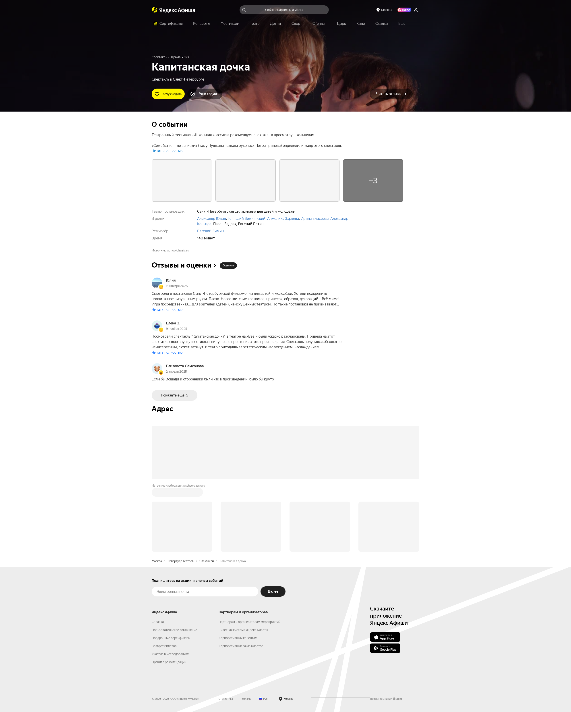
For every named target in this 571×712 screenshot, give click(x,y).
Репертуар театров (181, 561)
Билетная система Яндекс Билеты (243, 630)
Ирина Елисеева (315, 218)
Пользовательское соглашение (174, 630)
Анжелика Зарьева (283, 218)
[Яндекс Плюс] (404, 10)
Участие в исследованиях (170, 654)
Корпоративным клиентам (238, 638)
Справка (158, 622)
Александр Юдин (211, 218)
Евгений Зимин (210, 231)
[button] (402, 24)
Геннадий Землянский (246, 218)
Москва (157, 561)
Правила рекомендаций (169, 662)
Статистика (226, 698)
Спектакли (206, 561)
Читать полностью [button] (167, 151)
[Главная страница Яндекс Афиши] (154, 10)
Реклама (246, 698)
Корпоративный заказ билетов (241, 646)
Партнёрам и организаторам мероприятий (249, 622)
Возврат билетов (164, 646)
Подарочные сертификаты (171, 638)
